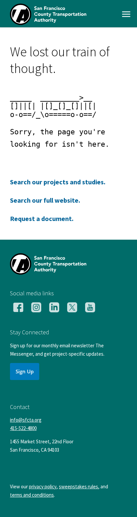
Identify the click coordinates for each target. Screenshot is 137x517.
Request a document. (41, 218)
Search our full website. (45, 200)
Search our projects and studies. (57, 182)
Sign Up (25, 371)
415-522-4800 (23, 428)
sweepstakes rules (78, 486)
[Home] (48, 23)
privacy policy (43, 486)
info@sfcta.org (26, 420)
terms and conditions (32, 495)
